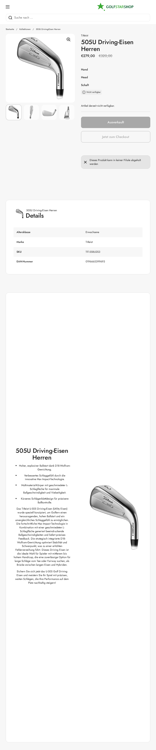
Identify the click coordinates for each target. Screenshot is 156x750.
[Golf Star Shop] (115, 7)
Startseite (10, 29)
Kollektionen (25, 29)
